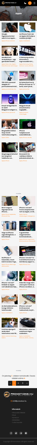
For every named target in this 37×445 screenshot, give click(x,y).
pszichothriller (9, 89)
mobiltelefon (26, 41)
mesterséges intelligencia (27, 216)
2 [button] (18, 383)
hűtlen (7, 137)
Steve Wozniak (6, 66)
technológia (14, 66)
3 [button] (22, 383)
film (15, 89)
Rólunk (14, 415)
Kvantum (25, 112)
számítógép (22, 114)
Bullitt (26, 338)
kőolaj (31, 64)
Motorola (21, 338)
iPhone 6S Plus (6, 216)
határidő (12, 41)
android (7, 336)
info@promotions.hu (19, 401)
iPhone (7, 41)
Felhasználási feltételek (18, 413)
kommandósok (23, 241)
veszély (29, 137)
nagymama (30, 239)
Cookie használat (17, 422)
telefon (4, 338)
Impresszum (15, 418)
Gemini (25, 214)
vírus (28, 264)
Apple (3, 41)
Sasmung (13, 336)
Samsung (26, 64)
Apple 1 (14, 64)
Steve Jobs (8, 64)
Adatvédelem (16, 420)
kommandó (32, 241)
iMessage (13, 264)
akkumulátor (5, 266)
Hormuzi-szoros (24, 66)
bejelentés (13, 214)
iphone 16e (26, 89)
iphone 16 (12, 112)
